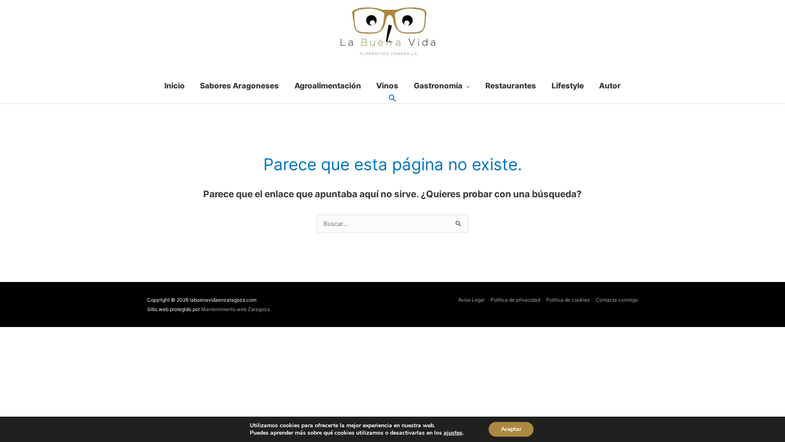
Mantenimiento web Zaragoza (235, 309)
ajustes (453, 433)
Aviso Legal (471, 300)
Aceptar (511, 429)
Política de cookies (568, 300)
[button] (392, 98)
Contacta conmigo (617, 300)
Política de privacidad (515, 300)
